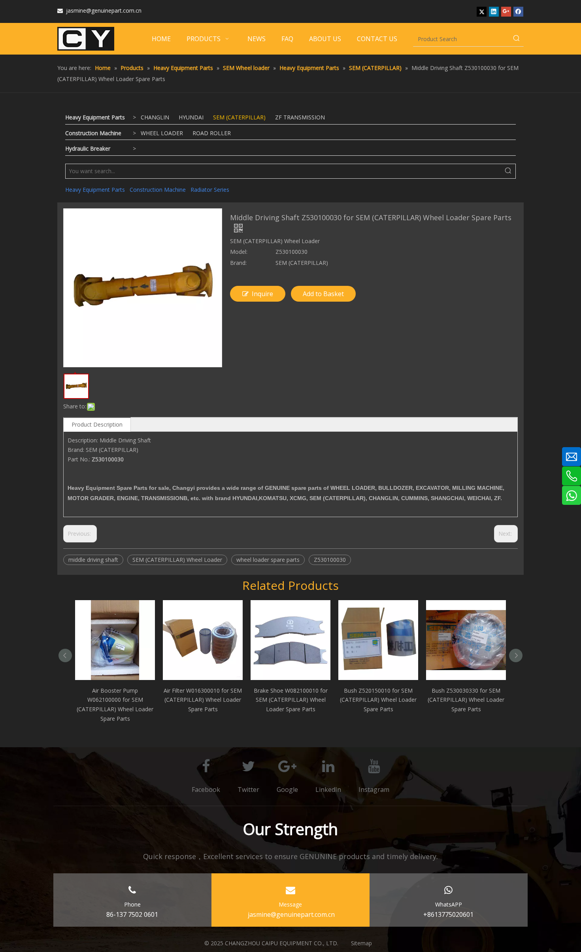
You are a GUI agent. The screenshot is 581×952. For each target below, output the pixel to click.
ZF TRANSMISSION (300, 117)
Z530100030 (330, 559)
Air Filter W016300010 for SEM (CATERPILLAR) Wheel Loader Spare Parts (203, 700)
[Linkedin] (494, 11)
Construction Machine (93, 133)
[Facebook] (518, 11)
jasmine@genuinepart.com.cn (99, 10)
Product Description (97, 424)
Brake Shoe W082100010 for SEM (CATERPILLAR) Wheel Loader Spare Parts (291, 700)
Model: (238, 251)
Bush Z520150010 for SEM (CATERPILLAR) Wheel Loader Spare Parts (378, 700)
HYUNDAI (191, 117)
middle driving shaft (93, 559)
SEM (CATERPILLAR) (239, 117)
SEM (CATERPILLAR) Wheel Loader (177, 559)
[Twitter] (482, 11)
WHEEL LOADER (162, 133)
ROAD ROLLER (211, 133)
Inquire (262, 293)
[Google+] (506, 11)
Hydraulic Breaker (87, 148)
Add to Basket (323, 293)
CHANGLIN (155, 117)
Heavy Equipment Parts (95, 117)
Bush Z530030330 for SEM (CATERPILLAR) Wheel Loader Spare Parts (466, 700)
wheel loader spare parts (268, 559)
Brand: (238, 262)
